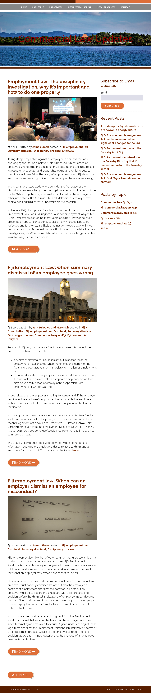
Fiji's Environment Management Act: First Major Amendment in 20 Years (121, 178)
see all (105, 228)
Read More (22, 249)
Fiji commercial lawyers (119, 207)
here (75, 450)
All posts (20, 675)
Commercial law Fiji (116, 202)
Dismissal (60, 331)
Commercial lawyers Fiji (50, 335)
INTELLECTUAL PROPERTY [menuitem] (80, 7)
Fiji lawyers (110, 218)
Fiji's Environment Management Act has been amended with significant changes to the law (121, 139)
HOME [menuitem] (24, 7)
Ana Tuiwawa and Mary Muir (51, 327)
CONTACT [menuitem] (125, 7)
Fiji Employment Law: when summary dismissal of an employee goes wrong (50, 270)
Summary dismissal (20, 150)
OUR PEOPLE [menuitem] (38, 7)
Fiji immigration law (20, 335)
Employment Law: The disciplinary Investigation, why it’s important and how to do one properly (49, 87)
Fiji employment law (75, 146)
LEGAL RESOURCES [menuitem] (106, 7)
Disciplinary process (47, 150)
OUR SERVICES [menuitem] (55, 7)
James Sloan (40, 146)
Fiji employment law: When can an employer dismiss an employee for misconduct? (47, 486)
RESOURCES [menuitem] (129, 690)
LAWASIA (68, 150)
